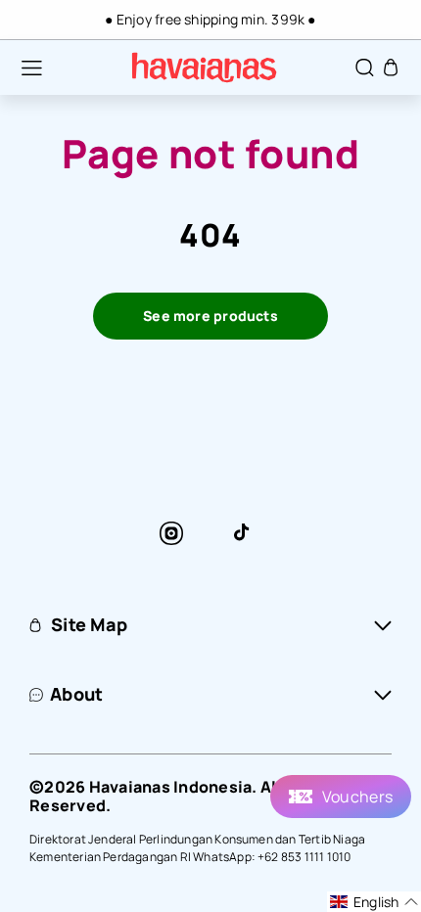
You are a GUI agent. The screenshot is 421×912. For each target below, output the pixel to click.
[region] (210, 19)
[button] (21, 67)
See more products (210, 315)
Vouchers (357, 796)
